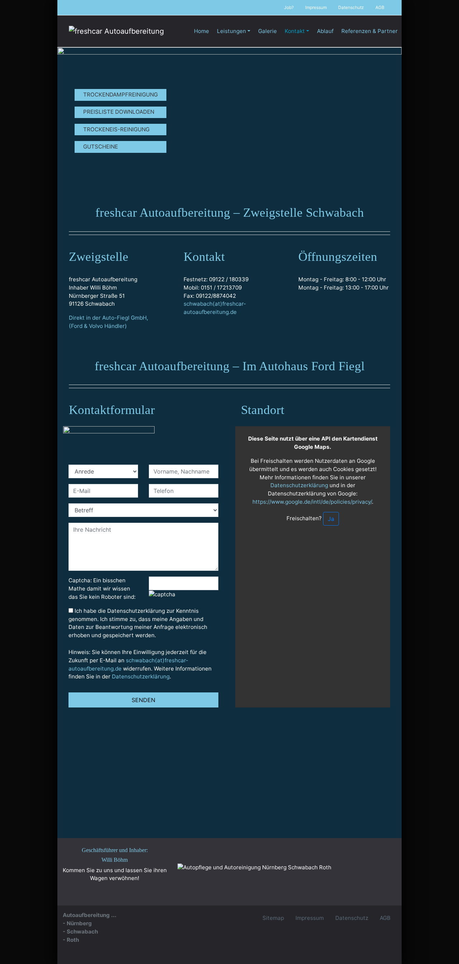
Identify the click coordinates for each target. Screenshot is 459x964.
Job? (289, 7)
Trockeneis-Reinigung (116, 129)
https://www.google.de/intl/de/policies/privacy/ (312, 501)
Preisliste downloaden (118, 111)
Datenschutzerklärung (141, 676)
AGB (379, 7)
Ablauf (325, 31)
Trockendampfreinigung (120, 94)
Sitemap (273, 917)
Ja (331, 518)
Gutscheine (100, 146)
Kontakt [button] (295, 31)
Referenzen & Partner (369, 31)
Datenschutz (351, 7)
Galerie (267, 31)
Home (201, 31)
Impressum (316, 7)
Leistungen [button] (231, 31)
